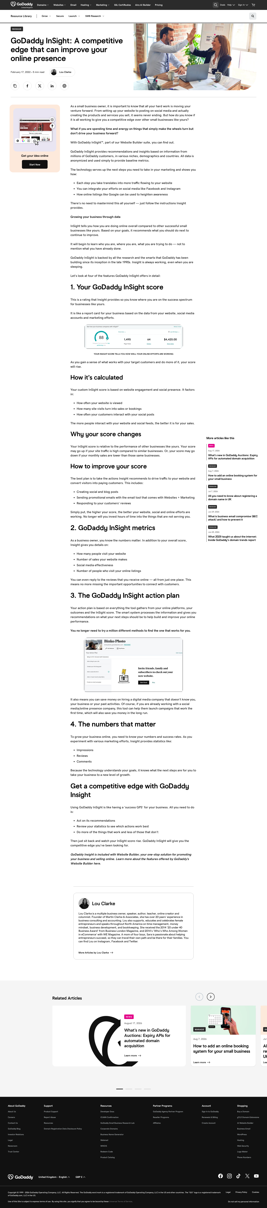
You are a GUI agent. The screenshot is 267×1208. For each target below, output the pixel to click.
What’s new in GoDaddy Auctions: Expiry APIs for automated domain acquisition (147, 1038)
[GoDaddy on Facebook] (220, 1177)
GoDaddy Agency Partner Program (168, 1111)
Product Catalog (107, 1157)
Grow (45, 16)
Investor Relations (16, 1134)
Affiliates (157, 1123)
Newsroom (12, 1146)
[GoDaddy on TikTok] (238, 1177)
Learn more (130, 1055)
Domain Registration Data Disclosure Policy (63, 1129)
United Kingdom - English (52, 1177)
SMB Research (93, 16)
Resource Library (21, 16)
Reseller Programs (161, 1117)
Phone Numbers (244, 1157)
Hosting (240, 1140)
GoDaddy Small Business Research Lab (117, 1123)
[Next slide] (211, 997)
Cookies (255, 1192)
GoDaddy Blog (14, 1129)
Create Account (209, 1123)
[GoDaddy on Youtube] (256, 1177)
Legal (10, 1140)
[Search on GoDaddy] (252, 16)
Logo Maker (242, 1151)
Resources (48, 1123)
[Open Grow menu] (50, 16)
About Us (12, 1111)
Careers (11, 1117)
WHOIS (103, 1146)
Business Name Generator (112, 1134)
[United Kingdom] (22, 4)
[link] (27, 86)
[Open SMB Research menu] (103, 16)
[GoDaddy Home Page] (21, 1177)
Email (73, 5)
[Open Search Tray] (216, 5)
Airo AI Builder (143, 5)
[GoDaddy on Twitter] (247, 1177)
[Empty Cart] (253, 5)
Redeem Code (106, 1151)
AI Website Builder (245, 1123)
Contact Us (13, 1123)
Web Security (243, 1146)
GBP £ (79, 1177)
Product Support (51, 1111)
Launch (73, 16)
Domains (212, 486)
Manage (17, 29)
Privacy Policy (241, 1192)
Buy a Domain (243, 1111)
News (211, 445)
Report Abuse (50, 1117)
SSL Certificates (122, 5)
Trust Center (13, 1151)
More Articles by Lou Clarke (93, 952)
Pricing (159, 5)
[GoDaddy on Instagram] (229, 1177)
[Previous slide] (199, 997)
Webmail (104, 1140)
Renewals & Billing (210, 1117)
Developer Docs (107, 1111)
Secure (60, 16)
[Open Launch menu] (79, 16)
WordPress (242, 1134)
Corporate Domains (109, 1129)
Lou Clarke (65, 72)
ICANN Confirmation (109, 1117)
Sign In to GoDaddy (210, 1111)
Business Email (243, 1129)
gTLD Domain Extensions (248, 1117)
